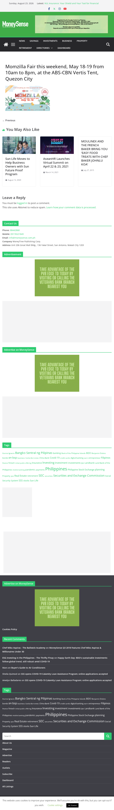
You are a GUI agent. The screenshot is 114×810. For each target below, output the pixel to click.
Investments (50, 40)
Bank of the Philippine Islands (73, 453)
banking (57, 453)
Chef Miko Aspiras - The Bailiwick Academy (23, 647)
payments (40, 469)
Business (67, 40)
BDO (88, 453)
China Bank (44, 458)
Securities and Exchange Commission (78, 475)
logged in (22, 203)
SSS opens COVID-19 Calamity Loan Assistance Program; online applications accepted (64, 673)
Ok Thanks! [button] (72, 805)
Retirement (25, 48)
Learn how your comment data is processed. (71, 207)
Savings (34, 40)
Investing (48, 462)
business (21, 458)
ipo (82, 463)
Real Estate (20, 475)
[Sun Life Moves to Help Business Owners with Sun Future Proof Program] (19, 138)
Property (82, 40)
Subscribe (7, 774)
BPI (10, 457)
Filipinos (105, 457)
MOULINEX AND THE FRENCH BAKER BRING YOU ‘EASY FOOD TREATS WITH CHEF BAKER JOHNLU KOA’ (94, 152)
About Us (7, 742)
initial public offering (23, 463)
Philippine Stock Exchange (81, 469)
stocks (26, 480)
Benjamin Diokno (99, 453)
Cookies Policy (9, 629)
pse (12, 476)
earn (86, 458)
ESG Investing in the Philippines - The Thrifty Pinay (28, 657)
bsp (14, 457)
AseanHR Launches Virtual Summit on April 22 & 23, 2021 (56, 162)
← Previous (8, 120)
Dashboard (64, 48)
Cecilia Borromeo (32, 458)
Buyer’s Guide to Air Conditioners (28, 667)
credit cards (65, 458)
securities (49, 476)
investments (74, 462)
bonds (5, 458)
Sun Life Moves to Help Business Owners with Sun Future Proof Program (17, 166)
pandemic (30, 469)
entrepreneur (94, 458)
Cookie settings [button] (55, 805)
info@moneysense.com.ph (22, 237)
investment (61, 462)
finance (5, 463)
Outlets (6, 767)
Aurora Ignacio (8, 453)
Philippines (56, 469)
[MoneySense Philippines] (6, 44)
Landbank (89, 462)
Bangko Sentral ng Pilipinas (33, 453)
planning (100, 469)
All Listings (7, 786)
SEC (41, 475)
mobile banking (19, 470)
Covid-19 (55, 457)
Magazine (7, 749)
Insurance (37, 462)
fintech (11, 463)
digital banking (77, 458)
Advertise (7, 755)
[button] (51, 48)
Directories (43, 48)
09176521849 (17, 234)
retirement (32, 475)
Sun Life (34, 480)
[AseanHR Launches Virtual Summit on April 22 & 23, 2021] (57, 138)
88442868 (15, 230)
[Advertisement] (57, 321)
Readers (6, 761)
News (22, 40)
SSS (21, 480)
